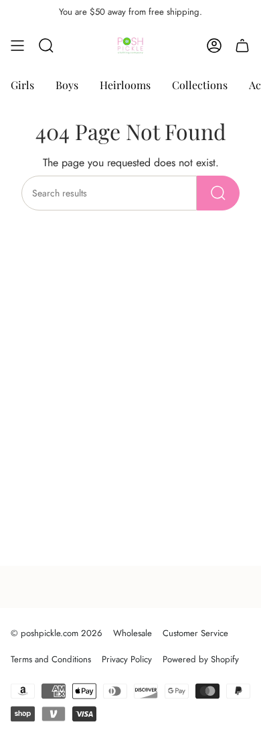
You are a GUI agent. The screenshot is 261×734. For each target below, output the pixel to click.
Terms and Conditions (51, 659)
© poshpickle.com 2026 (56, 633)
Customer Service (195, 633)
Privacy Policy (127, 659)
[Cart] (242, 45)
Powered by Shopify (201, 659)
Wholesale (132, 633)
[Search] (218, 193)
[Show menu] (17, 45)
